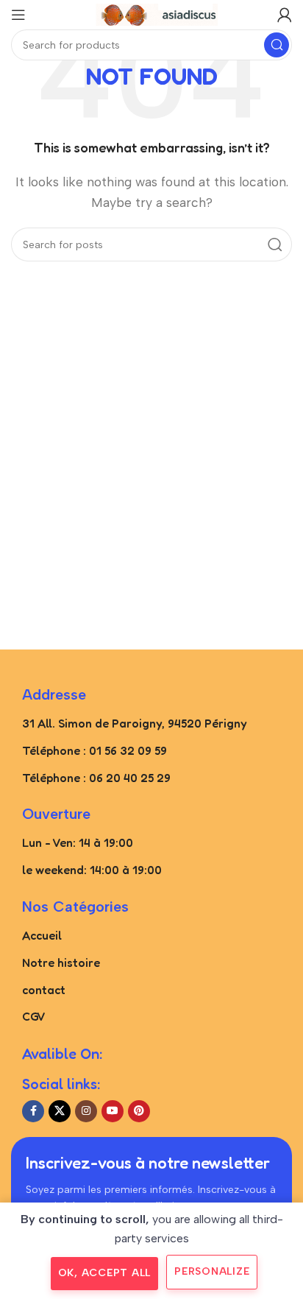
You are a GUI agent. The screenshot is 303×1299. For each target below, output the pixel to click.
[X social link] (60, 1111)
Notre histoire (61, 962)
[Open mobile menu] (18, 14)
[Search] (276, 44)
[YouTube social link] (112, 1111)
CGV (34, 1016)
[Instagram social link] (86, 1111)
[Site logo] (151, 14)
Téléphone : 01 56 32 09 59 (94, 750)
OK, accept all (105, 1273)
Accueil (42, 935)
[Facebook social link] (33, 1111)
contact (43, 989)
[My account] (284, 14)
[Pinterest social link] (139, 1111)
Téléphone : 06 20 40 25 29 (96, 777)
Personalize (211, 1271)
